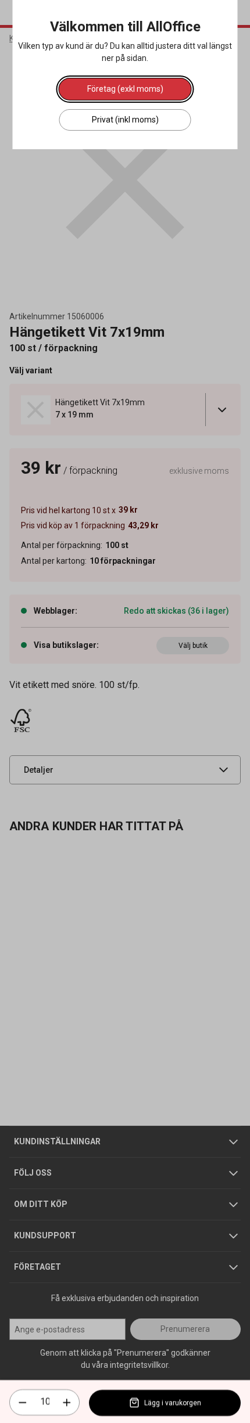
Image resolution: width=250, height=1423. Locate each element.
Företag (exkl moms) (125, 88)
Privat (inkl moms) (125, 119)
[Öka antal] (66, 1402)
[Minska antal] (22, 1402)
